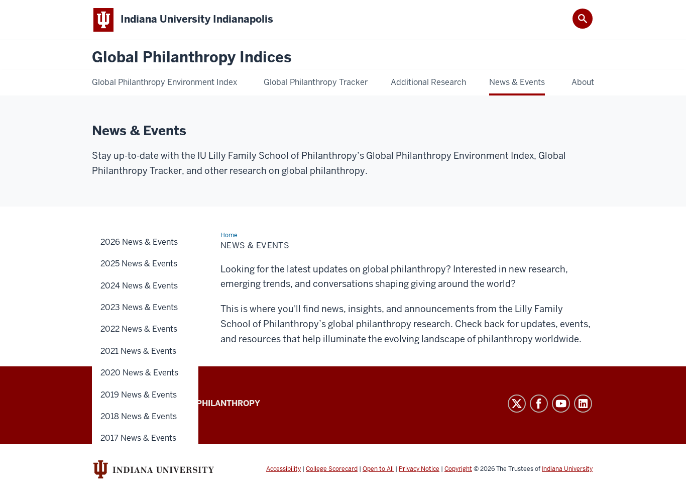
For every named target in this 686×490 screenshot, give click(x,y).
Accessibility (283, 469)
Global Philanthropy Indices (191, 57)
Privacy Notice (419, 469)
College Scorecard (332, 469)
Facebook (539, 404)
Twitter (517, 404)
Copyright (458, 469)
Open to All (378, 469)
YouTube (561, 404)
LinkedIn (583, 404)
